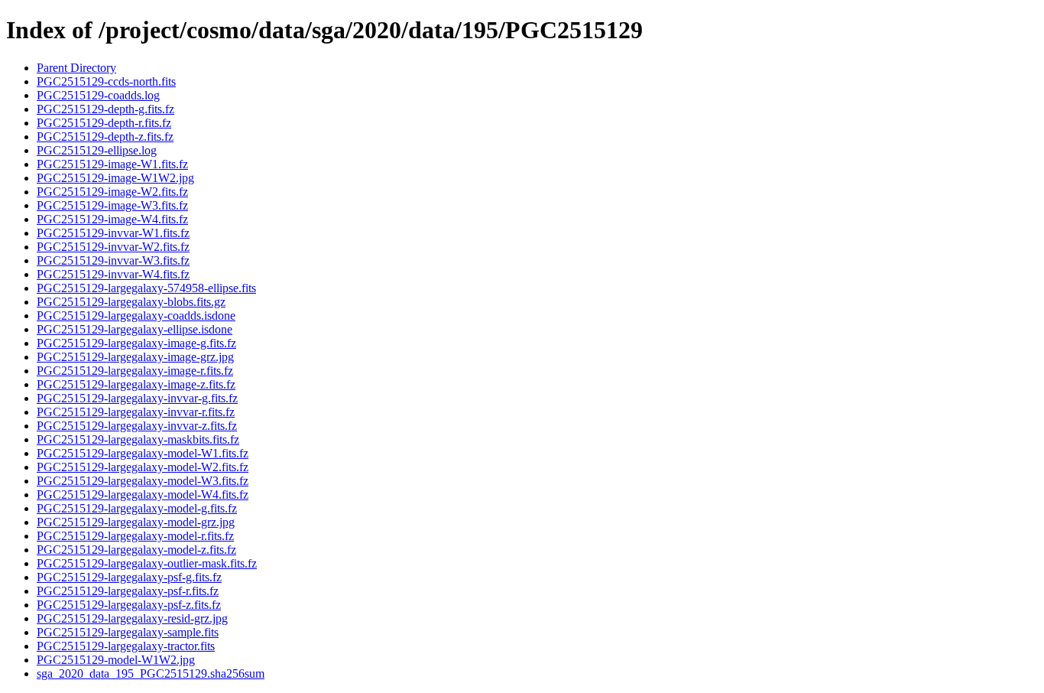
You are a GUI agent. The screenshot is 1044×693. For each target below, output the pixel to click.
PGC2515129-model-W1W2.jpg (116, 659)
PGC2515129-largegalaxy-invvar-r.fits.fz (136, 411)
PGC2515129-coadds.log (98, 95)
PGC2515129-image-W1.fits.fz (112, 164)
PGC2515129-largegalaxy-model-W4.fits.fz (142, 494)
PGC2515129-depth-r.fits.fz (104, 122)
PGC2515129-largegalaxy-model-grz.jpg (136, 522)
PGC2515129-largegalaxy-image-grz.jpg (135, 356)
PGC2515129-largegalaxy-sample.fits (128, 632)
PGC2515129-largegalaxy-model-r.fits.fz (135, 535)
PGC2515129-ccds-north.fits (106, 81)
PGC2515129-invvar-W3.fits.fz (113, 260)
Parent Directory (76, 67)
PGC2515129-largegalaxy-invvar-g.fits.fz (137, 398)
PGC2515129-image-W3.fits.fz (112, 205)
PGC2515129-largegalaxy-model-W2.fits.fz (142, 466)
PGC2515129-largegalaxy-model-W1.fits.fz (142, 453)
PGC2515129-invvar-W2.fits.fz (113, 246)
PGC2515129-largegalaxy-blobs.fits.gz (131, 301)
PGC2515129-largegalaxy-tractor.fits (126, 645)
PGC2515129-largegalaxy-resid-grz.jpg (132, 618)
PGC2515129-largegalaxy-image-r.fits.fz (135, 370)
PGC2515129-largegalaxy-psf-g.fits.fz (129, 577)
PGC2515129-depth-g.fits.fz (105, 109)
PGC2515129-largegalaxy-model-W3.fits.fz (142, 480)
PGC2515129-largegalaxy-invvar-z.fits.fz (137, 425)
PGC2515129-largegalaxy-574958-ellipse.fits (146, 287)
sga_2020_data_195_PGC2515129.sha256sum (150, 673)
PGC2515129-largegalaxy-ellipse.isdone (134, 329)
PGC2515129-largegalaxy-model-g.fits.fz (137, 508)
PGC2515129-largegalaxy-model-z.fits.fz (136, 549)
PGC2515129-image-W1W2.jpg (115, 177)
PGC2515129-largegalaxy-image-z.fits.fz (136, 384)
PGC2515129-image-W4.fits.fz (112, 219)
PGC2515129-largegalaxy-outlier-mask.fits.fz (147, 563)
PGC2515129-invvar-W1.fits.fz (113, 232)
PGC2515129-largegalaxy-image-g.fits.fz (136, 343)
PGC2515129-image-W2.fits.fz (112, 191)
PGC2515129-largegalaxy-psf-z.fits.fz (129, 604)
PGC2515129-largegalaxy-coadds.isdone (136, 315)
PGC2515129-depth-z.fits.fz (105, 136)
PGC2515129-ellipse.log (97, 150)
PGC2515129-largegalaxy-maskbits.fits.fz (138, 439)
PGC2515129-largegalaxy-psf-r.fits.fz (128, 590)
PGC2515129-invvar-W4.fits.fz (113, 274)
